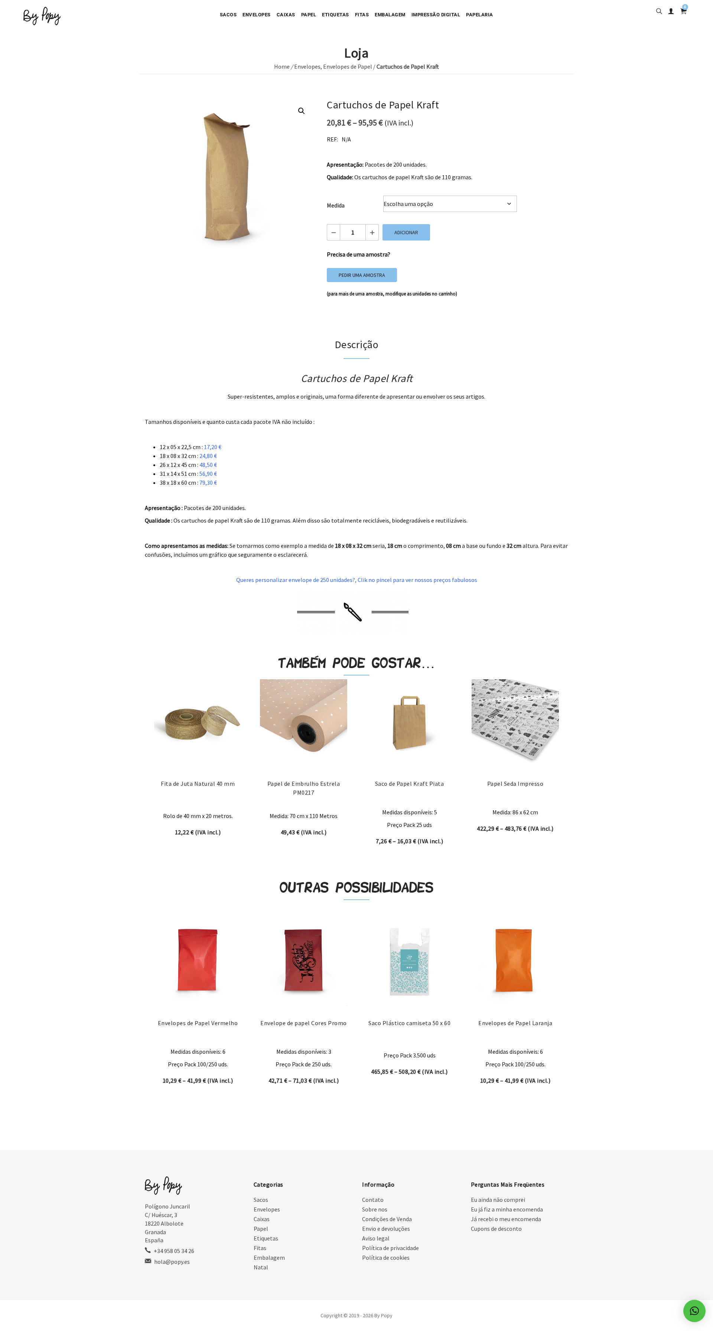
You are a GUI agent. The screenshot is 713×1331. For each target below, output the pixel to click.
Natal (261, 1267)
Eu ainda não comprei (498, 1199)
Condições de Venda (387, 1219)
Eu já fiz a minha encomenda (507, 1209)
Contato (373, 1199)
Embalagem (390, 14)
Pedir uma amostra (362, 275)
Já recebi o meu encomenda (506, 1219)
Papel (308, 14)
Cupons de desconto (496, 1228)
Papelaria (479, 14)
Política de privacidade (390, 1248)
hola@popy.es (172, 1261)
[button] (301, 111)
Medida (336, 205)
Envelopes (256, 14)
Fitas (362, 14)
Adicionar (406, 232)
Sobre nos (374, 1209)
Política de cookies (386, 1257)
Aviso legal (376, 1238)
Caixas (286, 14)
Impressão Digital (435, 14)
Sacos (228, 14)
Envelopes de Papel (347, 66)
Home (282, 66)
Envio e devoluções (386, 1228)
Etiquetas (335, 14)
